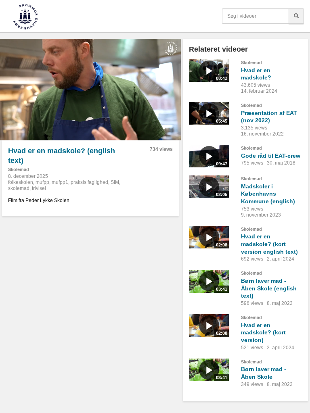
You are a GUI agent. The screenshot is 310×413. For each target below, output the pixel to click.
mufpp (42, 182)
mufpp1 (60, 182)
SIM (115, 182)
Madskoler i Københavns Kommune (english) (268, 193)
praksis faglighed (89, 182)
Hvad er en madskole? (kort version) (263, 332)
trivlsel (39, 188)
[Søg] (296, 16)
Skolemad (18, 169)
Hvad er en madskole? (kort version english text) (269, 243)
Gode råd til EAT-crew (270, 155)
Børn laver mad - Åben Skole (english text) (269, 288)
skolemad (18, 188)
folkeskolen (20, 182)
